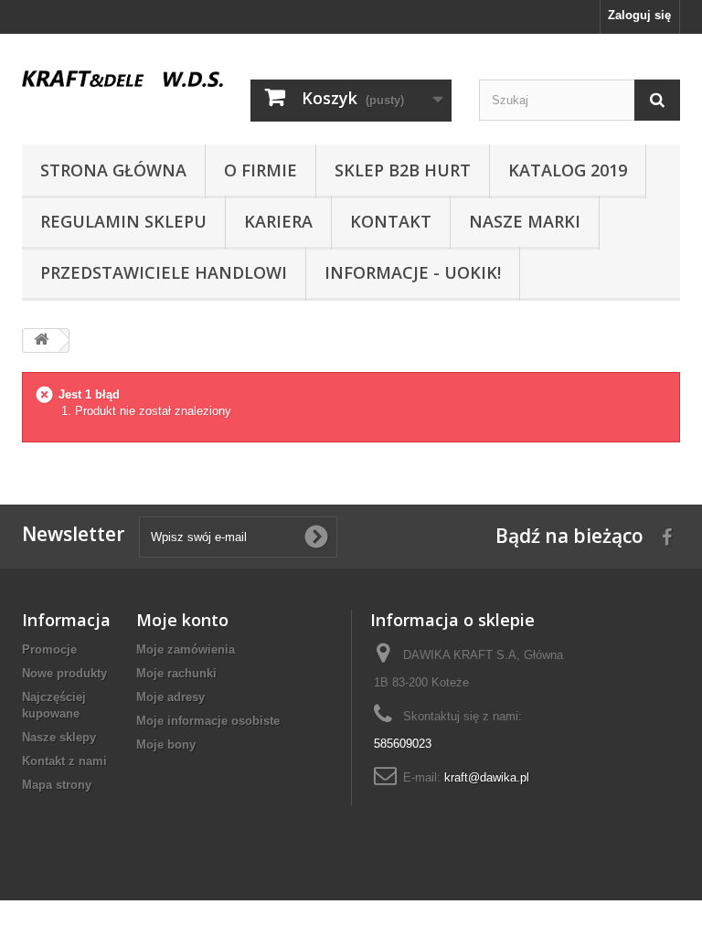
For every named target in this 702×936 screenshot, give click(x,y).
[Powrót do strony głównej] (41, 340)
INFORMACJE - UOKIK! (412, 272)
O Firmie (260, 170)
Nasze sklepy (59, 737)
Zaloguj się (639, 15)
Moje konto (182, 620)
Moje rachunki (176, 673)
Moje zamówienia (185, 649)
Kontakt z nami (64, 761)
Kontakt (390, 221)
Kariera (278, 221)
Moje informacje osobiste (208, 721)
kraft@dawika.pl (486, 777)
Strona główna (113, 170)
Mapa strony (56, 785)
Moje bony (166, 744)
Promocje (49, 649)
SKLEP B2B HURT (403, 170)
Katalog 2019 (567, 170)
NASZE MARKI (524, 221)
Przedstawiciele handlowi (163, 272)
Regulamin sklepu (123, 221)
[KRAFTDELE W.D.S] (122, 78)
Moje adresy (170, 697)
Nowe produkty (64, 673)
